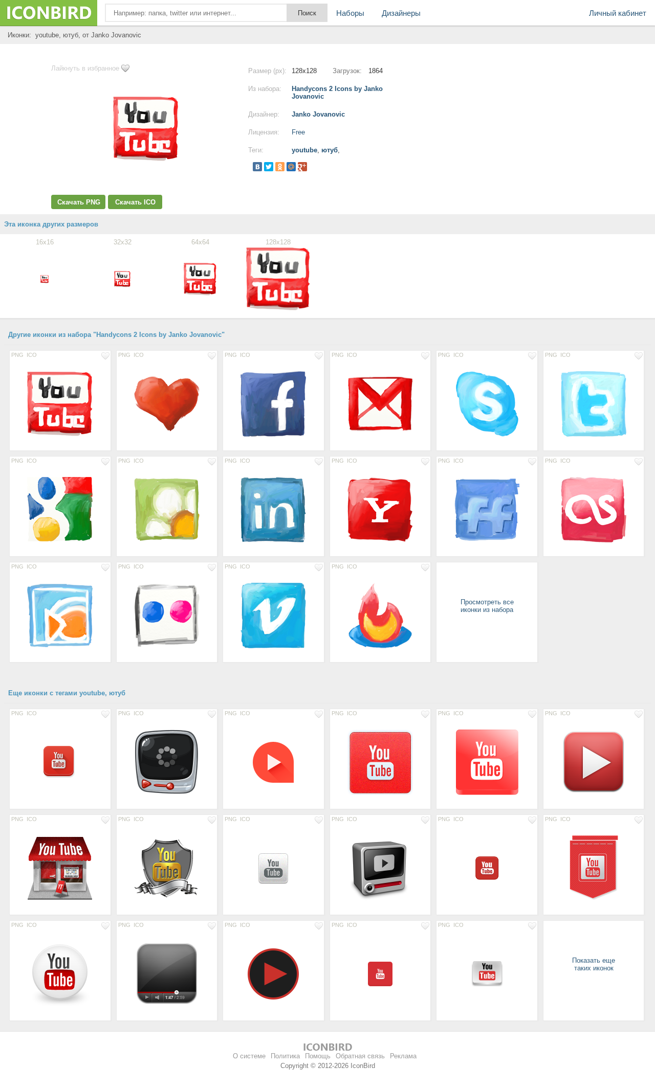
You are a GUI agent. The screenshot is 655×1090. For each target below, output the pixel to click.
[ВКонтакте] (257, 166)
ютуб (329, 150)
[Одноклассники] (280, 166)
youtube (304, 150)
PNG (17, 355)
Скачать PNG (78, 202)
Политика (285, 1056)
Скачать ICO (135, 202)
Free (298, 132)
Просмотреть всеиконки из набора (487, 606)
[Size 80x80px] (273, 761)
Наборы (350, 13)
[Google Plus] (302, 166)
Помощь (318, 1056)
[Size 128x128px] (60, 403)
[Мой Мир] (291, 166)
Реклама (403, 1056)
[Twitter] (268, 166)
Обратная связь (360, 1056)
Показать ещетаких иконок (593, 964)
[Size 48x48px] (486, 867)
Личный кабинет (617, 13)
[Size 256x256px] (486, 761)
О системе (249, 1056)
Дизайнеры (401, 13)
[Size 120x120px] (593, 761)
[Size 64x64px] (60, 761)
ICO (32, 355)
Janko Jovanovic (318, 114)
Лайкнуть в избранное (85, 68)
